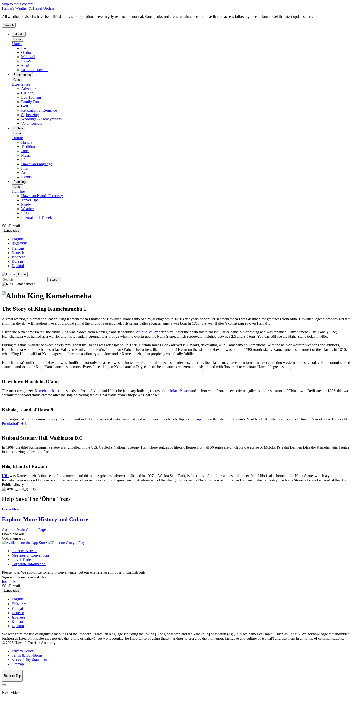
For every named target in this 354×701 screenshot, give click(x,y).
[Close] (57, 9)
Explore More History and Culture (45, 519)
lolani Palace (180, 391)
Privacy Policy (23, 651)
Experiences (22, 74)
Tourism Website (24, 551)
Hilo (5, 476)
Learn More (11, 509)
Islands (18, 34)
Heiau (16, 423)
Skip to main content (17, 4)
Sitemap (18, 664)
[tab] (177, 8)
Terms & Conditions (27, 655)
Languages (11, 230)
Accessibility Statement (29, 660)
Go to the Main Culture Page (24, 530)
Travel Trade (21, 559)
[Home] (9, 274)
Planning (19, 182)
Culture (18, 128)
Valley (146, 332)
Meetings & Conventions (31, 555)
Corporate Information (29, 564)
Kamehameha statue (50, 391)
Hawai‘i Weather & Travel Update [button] (28, 8)
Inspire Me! (11, 581)
